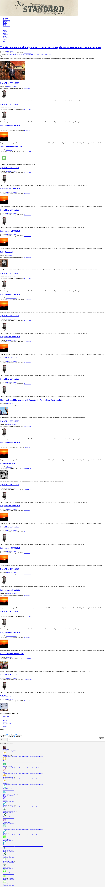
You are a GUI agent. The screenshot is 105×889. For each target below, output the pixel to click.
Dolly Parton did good (9, 252)
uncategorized (47, 54)
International (6, 21)
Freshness (17, 736)
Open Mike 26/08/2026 (9, 273)
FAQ (4, 36)
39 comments (27, 384)
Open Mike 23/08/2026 (9, 379)
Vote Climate (5, 696)
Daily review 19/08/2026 (10, 548)
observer (5, 878)
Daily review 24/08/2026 (10, 337)
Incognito (5, 811)
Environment (6, 20)
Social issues (6, 26)
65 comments (27, 278)
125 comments (28, 679)
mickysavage (9, 51)
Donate (5, 722)
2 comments (27, 193)
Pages (13, 735)
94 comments (27, 574)
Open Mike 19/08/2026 (9, 569)
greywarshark (6, 861)
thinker (15, 794)
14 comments (27, 341)
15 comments (27, 236)
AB (10, 755)
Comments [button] (3, 739)
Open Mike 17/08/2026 (9, 675)
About (5, 31)
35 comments (27, 531)
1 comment (27, 447)
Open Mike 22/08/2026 (9, 421)
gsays (10, 760)
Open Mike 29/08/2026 (9, 104)
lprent (8, 839)
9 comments (27, 595)
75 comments (27, 362)
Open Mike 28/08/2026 (9, 168)
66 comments (27, 320)
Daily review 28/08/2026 (10, 125)
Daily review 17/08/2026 (10, 632)
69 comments (27, 405)
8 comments (27, 637)
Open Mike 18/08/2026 (9, 611)
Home (4, 30)
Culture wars (28, 54)
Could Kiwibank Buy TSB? (11, 146)
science (41, 54)
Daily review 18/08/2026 (10, 590)
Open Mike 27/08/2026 (9, 210)
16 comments (27, 468)
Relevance (10, 736)
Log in (5, 720)
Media (5, 23)
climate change (20, 54)
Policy (5, 33)
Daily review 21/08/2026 (10, 442)
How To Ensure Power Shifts (12, 654)
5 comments (28, 151)
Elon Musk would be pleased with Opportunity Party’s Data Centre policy (31, 400)
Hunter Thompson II (7, 794)
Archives (5, 34)
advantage (9, 150)
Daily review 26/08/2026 (10, 231)
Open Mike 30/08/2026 (9, 83)
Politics (5, 24)
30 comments (27, 426)
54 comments (27, 109)
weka (11, 788)
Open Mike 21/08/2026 (9, 484)
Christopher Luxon (11, 54)
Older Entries (6, 42)
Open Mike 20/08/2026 (9, 527)
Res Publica (6, 788)
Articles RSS (6, 726)
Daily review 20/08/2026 (10, 506)
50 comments (28, 658)
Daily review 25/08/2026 (10, 294)
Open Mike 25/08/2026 (9, 315)
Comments (19, 735)
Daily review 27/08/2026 (10, 189)
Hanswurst (5, 749)
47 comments (27, 215)
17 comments (27, 257)
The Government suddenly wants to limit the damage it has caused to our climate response (50, 47)
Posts (9, 735)
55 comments (27, 172)
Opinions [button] (11, 739)
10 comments (27, 53)
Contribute (6, 37)
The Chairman (12, 811)
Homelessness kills (8, 463)
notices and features (11, 86)
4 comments (27, 88)
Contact (5, 39)
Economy (5, 18)
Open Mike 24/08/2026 (9, 358)
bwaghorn (5, 755)
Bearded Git (11, 805)
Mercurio (11, 777)
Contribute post (7, 723)
